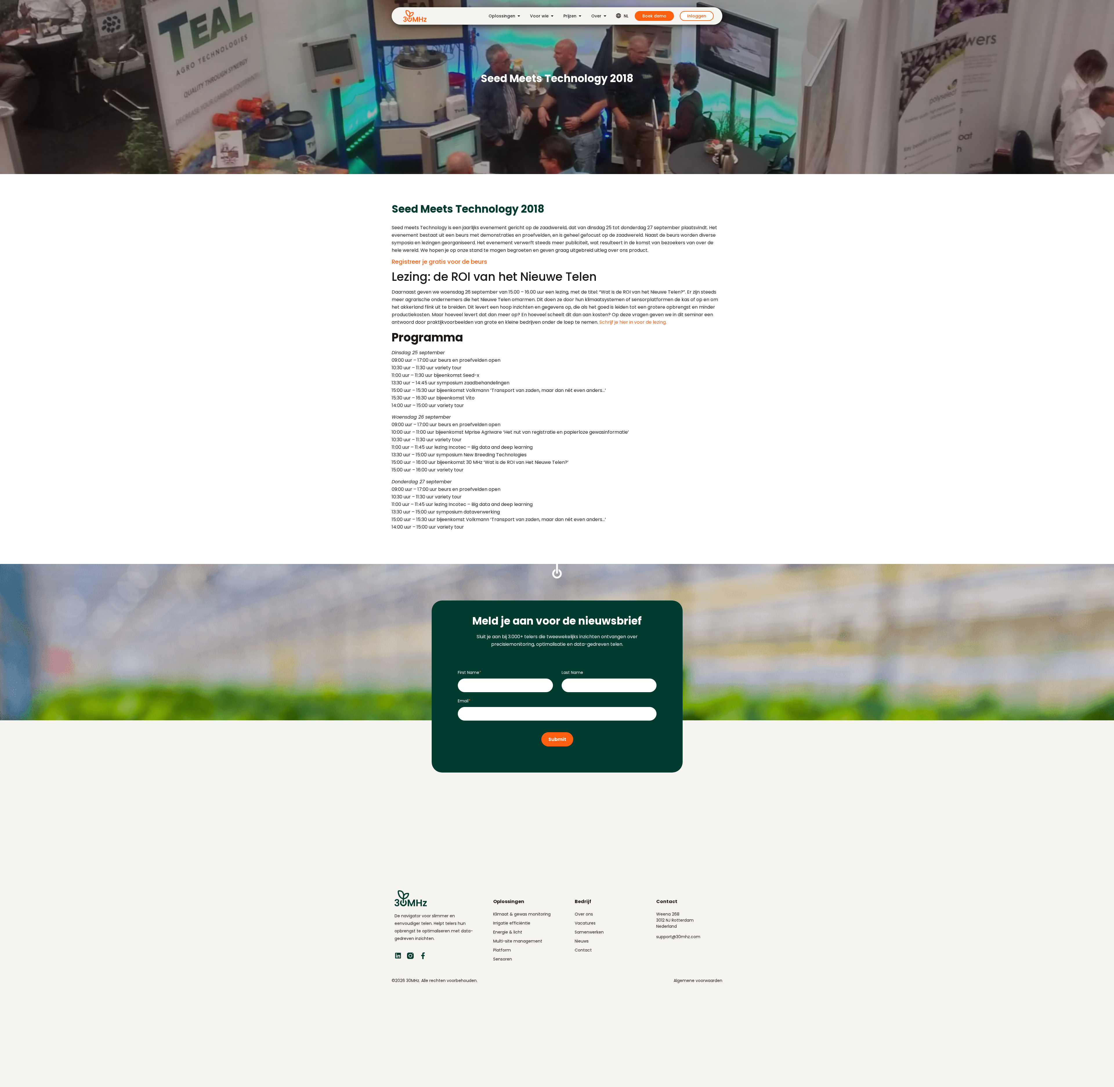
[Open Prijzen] (580, 16)
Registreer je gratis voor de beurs (439, 262)
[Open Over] (605, 16)
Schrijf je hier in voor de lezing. (633, 322)
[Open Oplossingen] (519, 16)
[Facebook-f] (422, 955)
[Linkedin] (398, 955)
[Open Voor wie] (552, 16)
